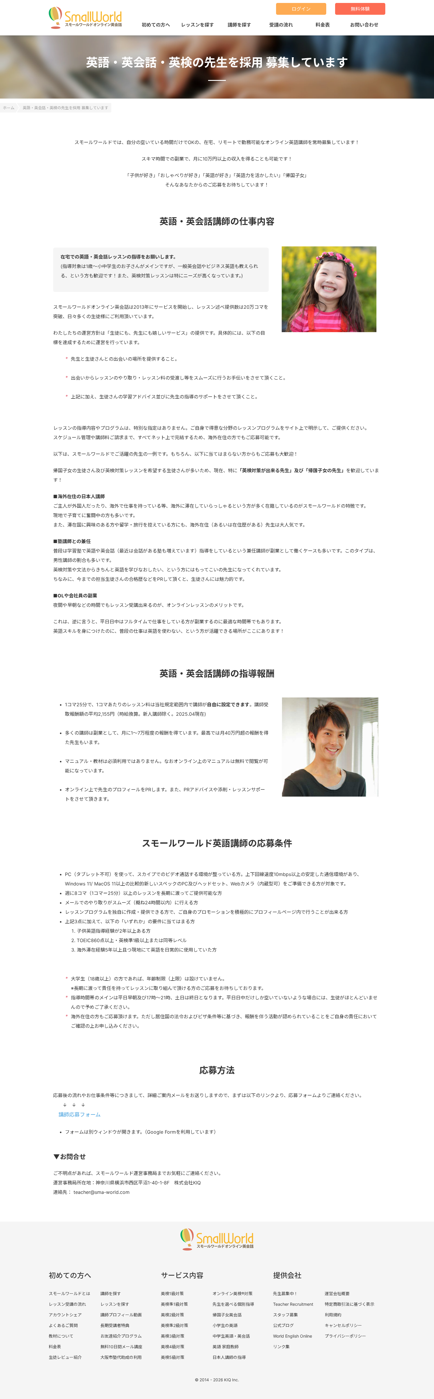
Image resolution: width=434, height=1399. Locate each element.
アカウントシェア (65, 1314)
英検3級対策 (172, 1335)
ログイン (301, 9)
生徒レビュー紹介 (65, 1357)
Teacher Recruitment (293, 1304)
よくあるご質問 (63, 1325)
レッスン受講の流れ (67, 1304)
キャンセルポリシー (343, 1325)
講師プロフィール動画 (121, 1314)
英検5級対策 (172, 1357)
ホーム (8, 107)
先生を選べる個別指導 (233, 1304)
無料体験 (360, 9)
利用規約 (333, 1314)
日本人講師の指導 (229, 1357)
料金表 (323, 25)
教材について (61, 1335)
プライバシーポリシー (345, 1335)
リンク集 (281, 1346)
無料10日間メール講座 (121, 1346)
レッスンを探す (197, 25)
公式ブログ (283, 1325)
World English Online (292, 1335)
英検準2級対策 (174, 1325)
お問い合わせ (364, 25)
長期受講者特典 (114, 1325)
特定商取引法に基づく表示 (349, 1304)
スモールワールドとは (69, 1293)
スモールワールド (87, 18)
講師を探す (239, 25)
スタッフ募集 (285, 1314)
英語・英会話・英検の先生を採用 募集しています (65, 107)
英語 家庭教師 (226, 1346)
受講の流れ (281, 25)
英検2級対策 (172, 1314)
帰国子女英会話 (227, 1314)
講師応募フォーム (79, 1115)
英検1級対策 (172, 1293)
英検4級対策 (172, 1346)
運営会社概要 (337, 1293)
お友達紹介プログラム (121, 1335)
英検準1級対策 (174, 1304)
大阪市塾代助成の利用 (121, 1357)
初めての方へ (156, 25)
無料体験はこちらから (370, 1381)
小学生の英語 (225, 1325)
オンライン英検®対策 (232, 1293)
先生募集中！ (285, 1293)
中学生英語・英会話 (231, 1335)
